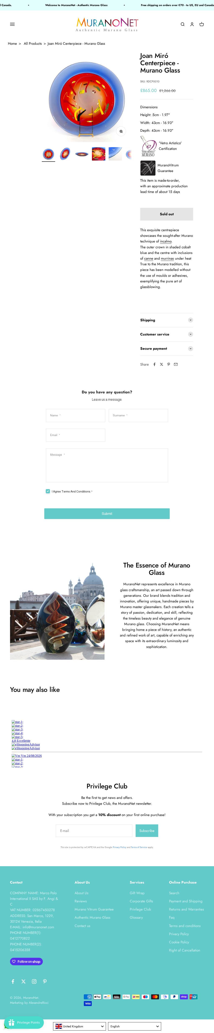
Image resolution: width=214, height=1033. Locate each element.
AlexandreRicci (38, 1002)
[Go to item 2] (65, 154)
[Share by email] (175, 364)
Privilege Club (140, 909)
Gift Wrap (137, 892)
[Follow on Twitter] (23, 981)
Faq (172, 917)
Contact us (82, 925)
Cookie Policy (179, 942)
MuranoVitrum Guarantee (168, 168)
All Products (33, 43)
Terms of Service (139, 847)
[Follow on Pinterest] (45, 981)
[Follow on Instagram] (34, 981)
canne (148, 258)
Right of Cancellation (184, 950)
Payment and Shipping (186, 901)
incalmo (165, 241)
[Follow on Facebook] (13, 981)
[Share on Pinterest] (168, 364)
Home (12, 43)
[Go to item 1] (48, 154)
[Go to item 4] (98, 154)
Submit (107, 514)
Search (174, 892)
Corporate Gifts (141, 901)
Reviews (81, 901)
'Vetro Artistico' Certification (170, 145)
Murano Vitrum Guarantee (94, 909)
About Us (81, 892)
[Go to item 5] (115, 154)
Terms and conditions (185, 925)
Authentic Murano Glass (92, 917)
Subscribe (146, 830)
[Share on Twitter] (161, 364)
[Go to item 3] (82, 154)
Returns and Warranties (186, 909)
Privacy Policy (119, 847)
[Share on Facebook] (154, 364)
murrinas (167, 258)
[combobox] (79, 1026)
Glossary (136, 917)
